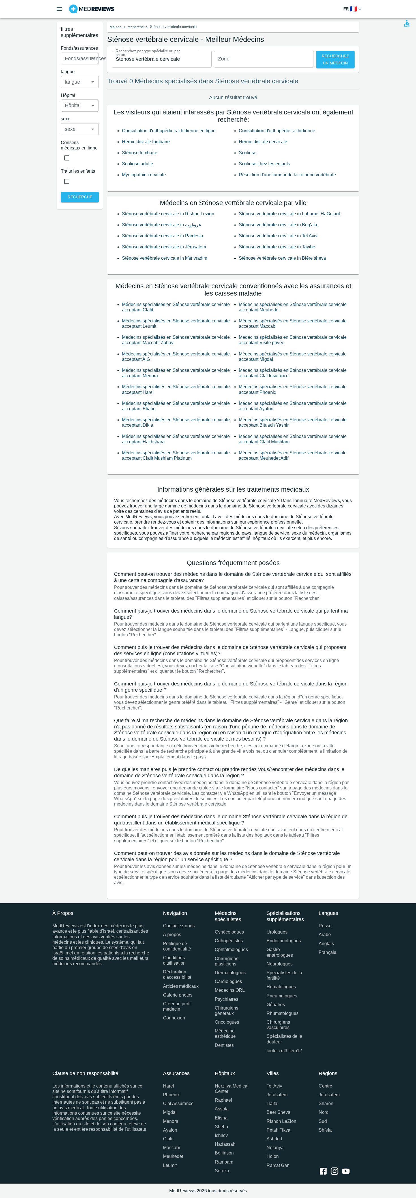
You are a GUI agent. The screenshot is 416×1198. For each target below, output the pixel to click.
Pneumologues (282, 995)
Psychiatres (226, 999)
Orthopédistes (229, 940)
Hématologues (281, 986)
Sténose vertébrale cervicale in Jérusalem (164, 246)
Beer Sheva (278, 1112)
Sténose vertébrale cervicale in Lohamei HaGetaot (289, 213)
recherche (136, 27)
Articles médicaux (181, 986)
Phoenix (171, 1094)
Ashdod (274, 1138)
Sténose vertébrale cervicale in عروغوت (161, 224)
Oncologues (227, 1022)
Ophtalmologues (231, 949)
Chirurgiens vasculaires (278, 1025)
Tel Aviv (274, 1086)
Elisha (221, 1117)
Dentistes (224, 1045)
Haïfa (272, 1103)
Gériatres (276, 1004)
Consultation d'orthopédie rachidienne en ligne (169, 130)
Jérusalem (277, 1094)
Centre (325, 1086)
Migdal (170, 1112)
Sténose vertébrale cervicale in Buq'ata (278, 224)
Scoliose (247, 152)
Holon (273, 1156)
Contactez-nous (179, 925)
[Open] (93, 58)
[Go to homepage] (91, 9)
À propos (172, 934)
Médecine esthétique (225, 1033)
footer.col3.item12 (284, 1050)
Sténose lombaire (139, 152)
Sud (323, 1121)
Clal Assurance (178, 1103)
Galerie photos (177, 995)
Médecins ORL (230, 990)
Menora (170, 1121)
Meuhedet (173, 1156)
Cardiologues (228, 981)
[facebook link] (324, 1172)
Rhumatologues (283, 1013)
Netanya (275, 1147)
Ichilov (221, 1135)
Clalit (168, 1138)
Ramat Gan (278, 1165)
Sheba (221, 1126)
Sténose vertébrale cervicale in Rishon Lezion (168, 213)
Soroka (222, 1170)
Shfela (325, 1130)
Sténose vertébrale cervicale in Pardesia (162, 235)
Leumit (170, 1165)
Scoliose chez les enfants (264, 163)
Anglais (326, 943)
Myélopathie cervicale (144, 174)
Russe (325, 925)
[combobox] (162, 59)
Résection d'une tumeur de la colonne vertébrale (287, 174)
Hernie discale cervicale (263, 141)
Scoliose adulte (137, 163)
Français (327, 952)
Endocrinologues (284, 940)
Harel (168, 1086)
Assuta (222, 1108)
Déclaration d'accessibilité (177, 974)
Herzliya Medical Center (231, 1089)
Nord (324, 1112)
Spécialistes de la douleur (284, 1039)
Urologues (277, 932)
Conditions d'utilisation (174, 960)
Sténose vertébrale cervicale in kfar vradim (164, 258)
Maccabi (171, 1147)
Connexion (174, 1017)
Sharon (326, 1103)
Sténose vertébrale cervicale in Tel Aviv (278, 235)
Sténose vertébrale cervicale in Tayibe (277, 246)
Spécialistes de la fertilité (284, 975)
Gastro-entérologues (280, 952)
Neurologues (280, 964)
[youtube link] (347, 1172)
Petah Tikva (278, 1130)
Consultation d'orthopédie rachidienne (277, 130)
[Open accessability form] (407, 23)
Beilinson (224, 1153)
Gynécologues (229, 932)
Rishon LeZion (281, 1121)
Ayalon (170, 1130)
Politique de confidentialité (177, 946)
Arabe (325, 934)
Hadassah (225, 1144)
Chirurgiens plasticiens (226, 961)
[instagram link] (335, 1172)
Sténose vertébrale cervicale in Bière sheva (282, 258)
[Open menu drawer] (59, 9)
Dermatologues (230, 972)
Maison (115, 27)
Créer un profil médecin (177, 1006)
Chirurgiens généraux (226, 1011)
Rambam (224, 1162)
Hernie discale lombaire (146, 141)
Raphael (223, 1100)
